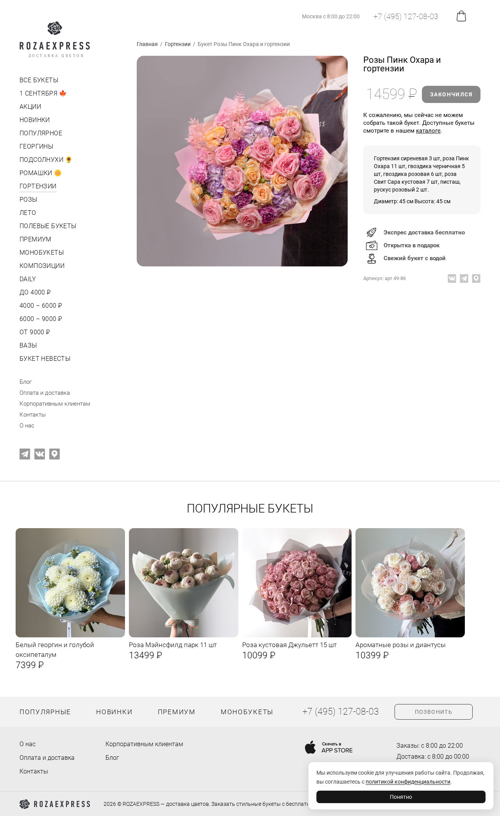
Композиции (42, 266)
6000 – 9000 (40, 319)
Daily (28, 279)
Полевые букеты (48, 226)
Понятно (401, 797)
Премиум (36, 239)
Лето (28, 212)
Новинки (35, 120)
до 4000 (35, 292)
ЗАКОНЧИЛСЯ (451, 94)
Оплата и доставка (45, 392)
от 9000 (34, 332)
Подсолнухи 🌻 (46, 159)
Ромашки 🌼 (41, 173)
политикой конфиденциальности (408, 782)
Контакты (33, 414)
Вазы (28, 345)
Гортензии (38, 186)
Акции (30, 106)
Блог (26, 381)
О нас (27, 425)
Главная (147, 44)
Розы (29, 199)
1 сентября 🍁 (43, 93)
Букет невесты (45, 358)
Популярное (41, 133)
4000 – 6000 (40, 305)
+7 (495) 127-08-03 (405, 16)
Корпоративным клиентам (55, 403)
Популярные (45, 712)
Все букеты (39, 80)
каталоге (428, 130)
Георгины (36, 146)
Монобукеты (42, 252)
